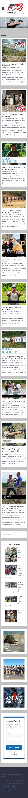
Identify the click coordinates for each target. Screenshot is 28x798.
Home (3, 780)
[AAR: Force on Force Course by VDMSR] (14, 245)
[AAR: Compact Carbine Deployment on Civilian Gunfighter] (14, 153)
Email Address (9, 740)
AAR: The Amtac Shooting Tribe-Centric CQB (12, 115)
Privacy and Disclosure (8, 789)
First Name (8, 734)
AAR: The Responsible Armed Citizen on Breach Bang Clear (11, 449)
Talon (21, 774)
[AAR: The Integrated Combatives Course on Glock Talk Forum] (14, 487)
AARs (21, 783)
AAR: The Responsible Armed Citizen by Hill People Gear (11, 211)
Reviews (12, 786)
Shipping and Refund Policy (9, 791)
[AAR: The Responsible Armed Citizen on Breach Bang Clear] (14, 434)
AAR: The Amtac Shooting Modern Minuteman (13, 65)
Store (17, 786)
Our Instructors (6, 783)
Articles (4, 786)
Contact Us (9, 780)
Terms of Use (18, 789)
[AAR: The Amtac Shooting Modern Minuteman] (14, 50)
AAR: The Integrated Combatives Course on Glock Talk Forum (13, 507)
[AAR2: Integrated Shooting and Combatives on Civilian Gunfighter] (14, 342)
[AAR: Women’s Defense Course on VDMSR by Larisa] (14, 389)
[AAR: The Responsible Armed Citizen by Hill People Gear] (14, 199)
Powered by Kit (14, 754)
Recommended (14, 783)
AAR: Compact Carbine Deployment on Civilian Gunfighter (14, 168)
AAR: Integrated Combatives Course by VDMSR (11, 308)
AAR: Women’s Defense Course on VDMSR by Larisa (13, 402)
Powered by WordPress (7, 774)
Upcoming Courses (18, 780)
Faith (7, 786)
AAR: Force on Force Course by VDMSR (12, 260)
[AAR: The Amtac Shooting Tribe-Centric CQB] (14, 101)
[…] (23, 82)
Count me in (14, 748)
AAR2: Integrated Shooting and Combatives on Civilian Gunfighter (13, 357)
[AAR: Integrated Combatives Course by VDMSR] (14, 294)
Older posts (7, 534)
